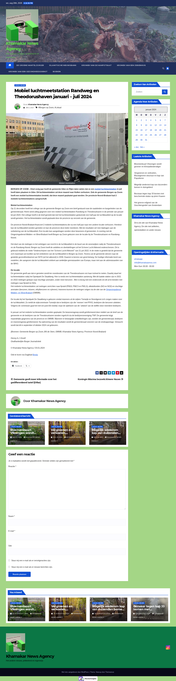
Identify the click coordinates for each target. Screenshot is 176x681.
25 (151, 135)
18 (151, 130)
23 (141, 135)
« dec (136, 147)
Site (10, 546)
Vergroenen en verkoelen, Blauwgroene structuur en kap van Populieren (149, 175)
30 (141, 140)
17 (146, 130)
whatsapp (138, 259)
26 (156, 135)
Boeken (57, 71)
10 (146, 125)
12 (156, 125)
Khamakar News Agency (38, 104)
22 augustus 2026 (20, 613)
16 (141, 130)
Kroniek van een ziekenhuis (131, 65)
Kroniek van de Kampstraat (97, 65)
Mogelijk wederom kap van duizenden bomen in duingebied (107, 433)
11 (151, 125)
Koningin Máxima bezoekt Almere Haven (99, 379)
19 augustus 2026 (62, 613)
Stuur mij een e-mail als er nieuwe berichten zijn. (32, 567)
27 (160, 135)
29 (137, 140)
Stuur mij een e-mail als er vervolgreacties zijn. (31, 560)
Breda (35, 355)
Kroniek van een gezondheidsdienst (28, 71)
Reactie (12, 466)
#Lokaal (58, 107)
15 (137, 130)
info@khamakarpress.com (145, 263)
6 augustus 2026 (143, 613)
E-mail (11, 531)
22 (137, 135)
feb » (142, 147)
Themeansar (109, 672)
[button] (163, 68)
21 (165, 130)
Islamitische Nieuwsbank (62, 65)
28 (165, 135)
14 (165, 125)
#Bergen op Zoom (46, 107)
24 (146, 135)
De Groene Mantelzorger (30, 65)
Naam (11, 516)
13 (160, 125)
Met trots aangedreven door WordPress (75, 672)
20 (160, 130)
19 (156, 130)
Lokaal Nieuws (20, 85)
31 (146, 140)
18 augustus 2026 (102, 613)
